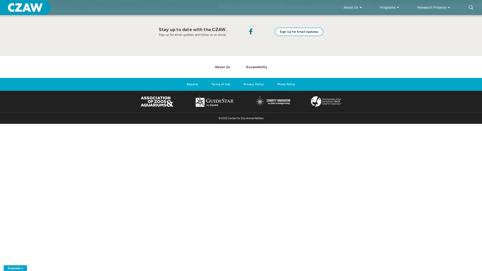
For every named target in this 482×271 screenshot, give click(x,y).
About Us (351, 7)
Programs (387, 7)
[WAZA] (326, 107)
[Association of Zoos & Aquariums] (157, 107)
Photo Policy (286, 84)
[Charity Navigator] (272, 107)
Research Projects (431, 7)
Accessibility (256, 67)
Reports (192, 84)
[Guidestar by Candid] (214, 107)
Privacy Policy (254, 84)
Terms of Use (220, 84)
